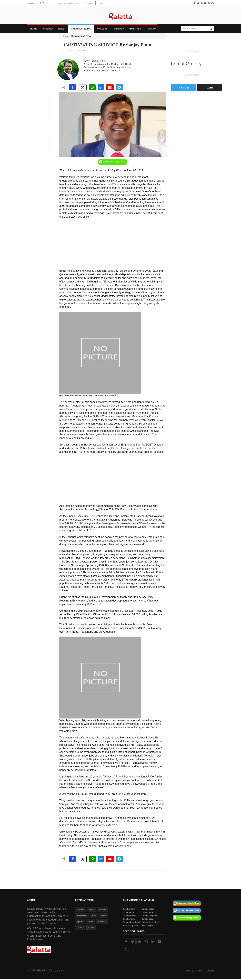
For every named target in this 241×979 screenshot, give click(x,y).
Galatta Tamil (129, 909)
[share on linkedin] (101, 87)
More (151, 28)
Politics (102, 909)
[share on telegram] (119, 87)
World (103, 915)
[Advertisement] (110, 244)
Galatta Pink (147, 912)
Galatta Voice (148, 909)
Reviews (102, 921)
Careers (102, 3)
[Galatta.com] (120, 14)
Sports (80, 921)
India (94, 915)
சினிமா (61, 28)
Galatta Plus (128, 912)
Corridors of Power (81, 36)
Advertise (135, 28)
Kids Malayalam (130, 925)
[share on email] (110, 87)
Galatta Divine (129, 915)
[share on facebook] (72, 87)
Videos (118, 28)
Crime (90, 921)
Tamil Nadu (82, 915)
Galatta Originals (149, 915)
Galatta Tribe (129, 919)
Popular (184, 87)
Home (33, 28)
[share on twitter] (83, 87)
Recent (209, 87)
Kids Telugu (147, 925)
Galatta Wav (147, 919)
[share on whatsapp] (92, 87)
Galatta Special (81, 28)
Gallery (102, 28)
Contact (89, 3)
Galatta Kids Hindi (150, 922)
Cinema (47, 28)
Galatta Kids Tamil (131, 922)
